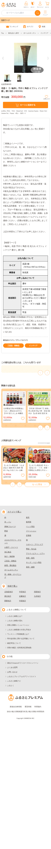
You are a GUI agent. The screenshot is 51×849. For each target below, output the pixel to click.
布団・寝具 (30, 558)
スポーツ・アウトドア (34, 544)
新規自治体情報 (16, 707)
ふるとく (10, 686)
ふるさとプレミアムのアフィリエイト (21, 676)
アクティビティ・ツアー (35, 554)
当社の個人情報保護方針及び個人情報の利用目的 (25, 712)
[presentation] (3, 58)
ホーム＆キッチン (30, 33)
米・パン (7, 522)
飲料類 (28, 522)
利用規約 (37, 707)
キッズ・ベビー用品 (33, 562)
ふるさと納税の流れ (15, 621)
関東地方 (7, 601)
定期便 (28, 535)
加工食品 (7, 552)
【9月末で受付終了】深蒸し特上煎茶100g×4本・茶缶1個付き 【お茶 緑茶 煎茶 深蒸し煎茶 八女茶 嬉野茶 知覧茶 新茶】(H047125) (39, 413)
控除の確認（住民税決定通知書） (20, 648)
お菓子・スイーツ (11, 547)
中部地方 (22, 592)
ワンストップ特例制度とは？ (18, 634)
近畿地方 (22, 596)
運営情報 (28, 707)
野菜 (6, 531)
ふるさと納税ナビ (14, 681)
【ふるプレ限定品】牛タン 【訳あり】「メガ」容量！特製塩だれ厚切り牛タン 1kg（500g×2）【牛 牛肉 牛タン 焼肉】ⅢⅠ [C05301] (38, 470)
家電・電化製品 (10, 565)
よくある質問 (12, 667)
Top (2, 33)
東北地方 (7, 596)
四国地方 (37, 592)
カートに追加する (28, 105)
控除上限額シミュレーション (18, 625)
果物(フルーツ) (10, 527)
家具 (27, 517)
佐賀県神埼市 (6, 84)
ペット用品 (30, 527)
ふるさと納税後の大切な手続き (19, 630)
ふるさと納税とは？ (15, 616)
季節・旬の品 (31, 549)
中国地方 (22, 601)
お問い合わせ (12, 672)
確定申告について (14, 643)
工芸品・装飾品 (13, 346)
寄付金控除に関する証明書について (20, 639)
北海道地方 (8, 592)
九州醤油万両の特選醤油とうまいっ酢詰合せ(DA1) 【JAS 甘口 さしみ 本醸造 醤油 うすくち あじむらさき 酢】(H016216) (14, 413)
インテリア (44, 33)
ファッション (31, 531)
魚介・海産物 (9, 556)
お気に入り (46, 98)
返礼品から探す (13, 33)
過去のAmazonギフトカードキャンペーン (22, 663)
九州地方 (37, 596)
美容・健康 (30, 567)
